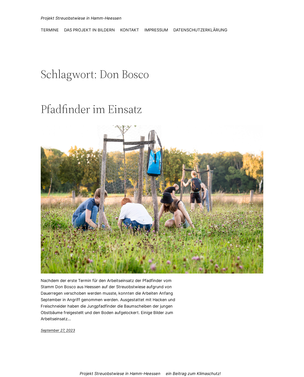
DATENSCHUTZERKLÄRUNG (200, 30)
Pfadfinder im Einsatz (91, 109)
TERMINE (50, 30)
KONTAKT (129, 30)
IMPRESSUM (156, 30)
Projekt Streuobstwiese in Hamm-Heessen (81, 18)
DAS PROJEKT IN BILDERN (89, 30)
